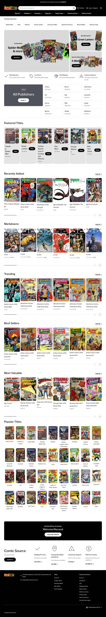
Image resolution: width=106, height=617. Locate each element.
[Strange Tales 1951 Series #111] (77, 389)
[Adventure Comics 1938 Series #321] (61, 289)
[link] (17, 131)
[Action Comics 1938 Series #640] (28, 190)
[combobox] (47, 8)
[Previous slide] (95, 215)
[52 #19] (45, 240)
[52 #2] (12, 240)
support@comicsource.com (30, 580)
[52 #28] (94, 240)
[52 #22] (61, 240)
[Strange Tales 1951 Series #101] (61, 389)
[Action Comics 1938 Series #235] (77, 339)
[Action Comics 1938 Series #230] (28, 339)
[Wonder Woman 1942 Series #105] (28, 389)
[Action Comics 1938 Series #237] (94, 339)
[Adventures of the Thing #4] (45, 190)
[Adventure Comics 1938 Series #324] (94, 290)
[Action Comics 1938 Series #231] (45, 339)
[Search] (74, 8)
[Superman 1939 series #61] (45, 388)
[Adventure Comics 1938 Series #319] (28, 289)
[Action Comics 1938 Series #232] (61, 339)
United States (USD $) (94, 607)
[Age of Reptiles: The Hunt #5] (77, 190)
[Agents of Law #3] (94, 190)
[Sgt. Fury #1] (12, 389)
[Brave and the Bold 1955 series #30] (94, 389)
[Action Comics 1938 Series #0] (12, 340)
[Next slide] (100, 215)
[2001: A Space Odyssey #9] (12, 190)
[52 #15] (28, 240)
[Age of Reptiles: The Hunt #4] (61, 190)
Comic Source (12, 613)
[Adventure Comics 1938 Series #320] (45, 290)
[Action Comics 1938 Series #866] (12, 290)
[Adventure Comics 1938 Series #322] (77, 290)
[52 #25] (77, 240)
